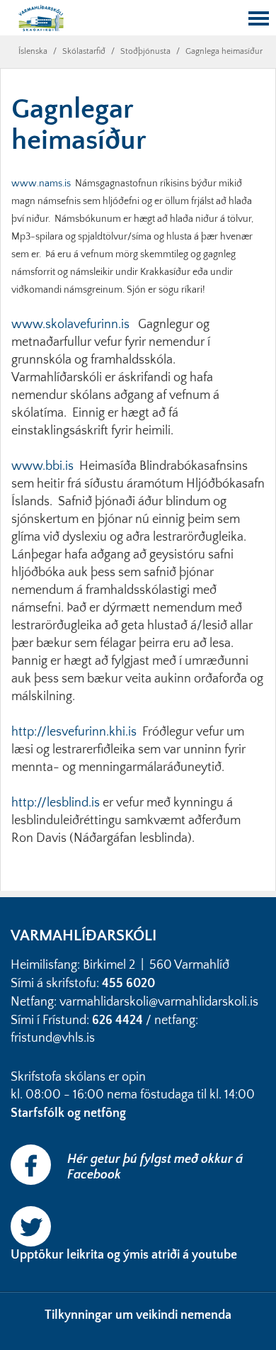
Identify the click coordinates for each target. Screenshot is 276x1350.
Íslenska (32, 51)
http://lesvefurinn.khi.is (74, 732)
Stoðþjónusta (145, 51)
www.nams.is (41, 183)
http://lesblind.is (55, 803)
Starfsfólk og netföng (70, 1113)
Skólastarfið (83, 51)
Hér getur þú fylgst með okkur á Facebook (155, 1167)
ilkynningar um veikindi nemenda (141, 1315)
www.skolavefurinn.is (70, 324)
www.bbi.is (42, 466)
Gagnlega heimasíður (224, 51)
